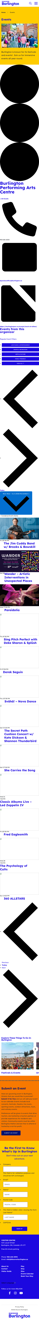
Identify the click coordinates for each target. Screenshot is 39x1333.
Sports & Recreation (20, 349)
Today (2, 490)
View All (20, 363)
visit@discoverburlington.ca (17, 1259)
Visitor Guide (6, 1271)
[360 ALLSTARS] (19, 883)
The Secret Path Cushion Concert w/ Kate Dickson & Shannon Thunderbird (20, 736)
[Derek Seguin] (19, 657)
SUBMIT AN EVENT (11, 1133)
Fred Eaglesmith (16, 834)
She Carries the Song (19, 770)
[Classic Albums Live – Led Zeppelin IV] (19, 784)
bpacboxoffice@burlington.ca (11, 281)
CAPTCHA (7, 1223)
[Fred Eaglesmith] (19, 819)
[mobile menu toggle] (36, 3)
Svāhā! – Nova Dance (20, 701)
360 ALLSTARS (14, 898)
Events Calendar (27, 1274)
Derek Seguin (13, 672)
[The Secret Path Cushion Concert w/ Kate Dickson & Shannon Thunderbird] (19, 715)
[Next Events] (20, 458)
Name (6, 1190)
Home (3, 12)
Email (5, 1180)
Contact (4, 1269)
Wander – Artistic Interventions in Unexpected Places (18, 577)
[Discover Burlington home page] (6, 3)
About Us (4, 1266)
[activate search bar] (30, 3)
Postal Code (8, 1200)
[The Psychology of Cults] (19, 849)
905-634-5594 (12, 1257)
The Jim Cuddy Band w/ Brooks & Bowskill (19, 545)
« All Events (4, 199)
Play (22, 1266)
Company (7, 1164)
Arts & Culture (20, 354)
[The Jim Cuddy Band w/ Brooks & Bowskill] (19, 528)
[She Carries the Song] (19, 755)
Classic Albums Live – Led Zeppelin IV (16, 803)
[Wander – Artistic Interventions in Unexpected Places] (19, 561)
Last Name (8, 1212)
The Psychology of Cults (13, 867)
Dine (22, 1271)
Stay (22, 1269)
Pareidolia (12, 610)
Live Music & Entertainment (20, 345)
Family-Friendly (20, 359)
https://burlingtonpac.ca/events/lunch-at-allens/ (18, 326)
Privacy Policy (19, 1307)
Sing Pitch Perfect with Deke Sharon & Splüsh (20, 641)
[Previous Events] (20, 399)
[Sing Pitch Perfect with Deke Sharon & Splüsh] (19, 624)
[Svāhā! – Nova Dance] (19, 686)
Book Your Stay (27, 1276)
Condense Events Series (10, 516)
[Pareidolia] (19, 595)
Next (35, 1049)
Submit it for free (8, 1099)
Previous (3, 1049)
